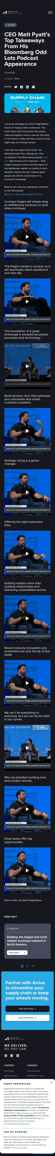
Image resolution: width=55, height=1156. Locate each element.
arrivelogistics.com (25, 1113)
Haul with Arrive (26, 1017)
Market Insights (10, 1076)
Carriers (32, 1065)
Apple (19, 194)
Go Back (11, 25)
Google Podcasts (33, 194)
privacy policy (21, 1148)
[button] (22, 966)
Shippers (9, 1065)
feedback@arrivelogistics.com (18, 1124)
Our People (9, 1071)
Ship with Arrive (26, 1008)
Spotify (11, 194)
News (17, 78)
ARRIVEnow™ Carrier (35, 1076)
